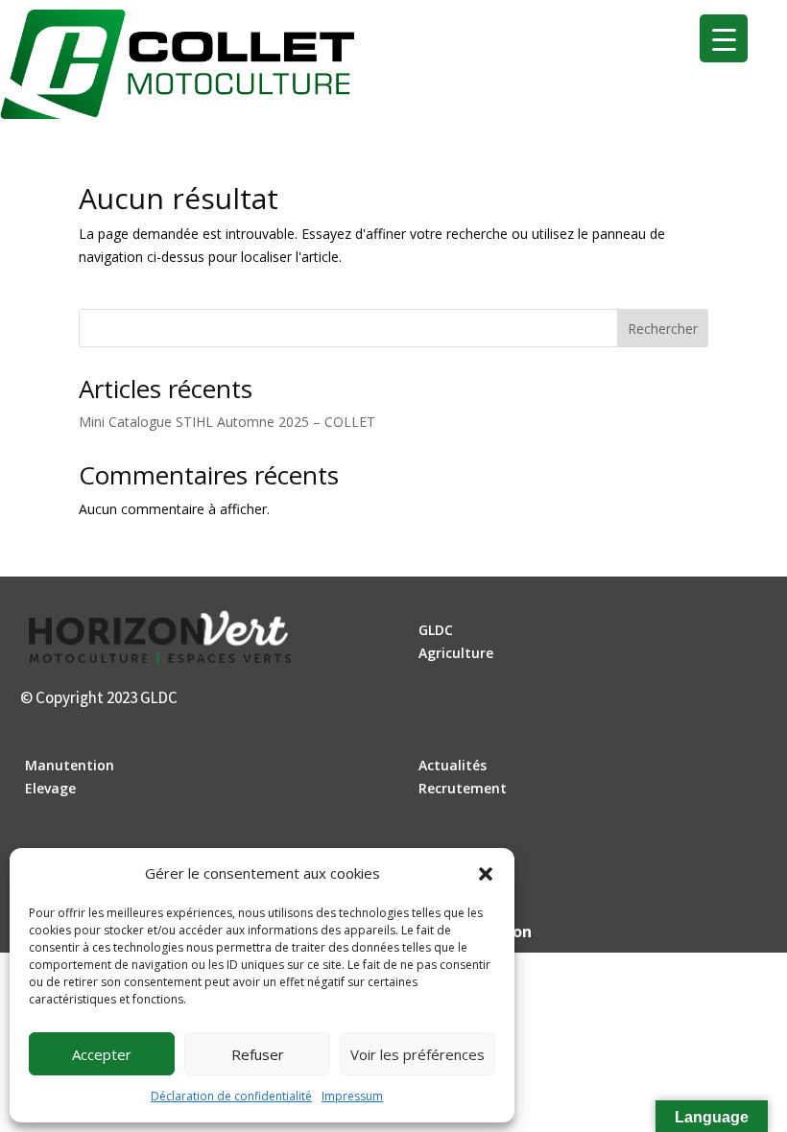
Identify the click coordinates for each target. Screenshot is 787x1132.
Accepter (101, 1054)
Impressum (352, 1096)
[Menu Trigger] (724, 38)
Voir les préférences (417, 1054)
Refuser (257, 1054)
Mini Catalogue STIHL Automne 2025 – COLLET (227, 422)
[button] (485, 874)
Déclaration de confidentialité (231, 1096)
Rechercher (663, 328)
